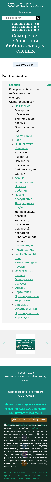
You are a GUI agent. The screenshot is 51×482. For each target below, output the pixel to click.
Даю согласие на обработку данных (29, 419)
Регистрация (23, 135)
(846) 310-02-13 (17, 3)
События (21, 190)
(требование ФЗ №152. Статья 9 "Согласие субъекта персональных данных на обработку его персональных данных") (25, 475)
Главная (14, 85)
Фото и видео (24, 245)
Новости (20, 186)
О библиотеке (24, 144)
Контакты (21, 148)
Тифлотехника (24, 249)
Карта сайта (23, 292)
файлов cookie (38, 428)
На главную (22, 106)
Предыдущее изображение (4, 344)
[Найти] (38, 18)
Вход (18, 139)
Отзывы (20, 287)
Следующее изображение (46, 344)
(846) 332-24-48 (17, 6)
